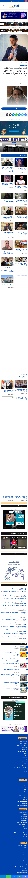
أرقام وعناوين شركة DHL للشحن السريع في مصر (10, 653)
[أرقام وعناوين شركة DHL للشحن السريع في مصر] (23, 654)
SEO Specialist (24, 761)
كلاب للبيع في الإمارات (23, 824)
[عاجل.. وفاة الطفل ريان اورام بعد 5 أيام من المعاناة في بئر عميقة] (7, 178)
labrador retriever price (23, 812)
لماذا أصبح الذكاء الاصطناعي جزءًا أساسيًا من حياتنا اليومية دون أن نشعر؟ (13, 627)
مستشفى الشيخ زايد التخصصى (13, 688)
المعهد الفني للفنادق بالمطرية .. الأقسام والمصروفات (11, 670)
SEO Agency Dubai (23, 741)
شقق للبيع (25, 854)
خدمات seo (25, 826)
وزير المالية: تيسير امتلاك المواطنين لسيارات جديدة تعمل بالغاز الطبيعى (21, 391)
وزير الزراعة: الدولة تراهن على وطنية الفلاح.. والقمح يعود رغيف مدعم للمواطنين (21, 251)
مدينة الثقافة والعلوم (14, 647)
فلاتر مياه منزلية (24, 785)
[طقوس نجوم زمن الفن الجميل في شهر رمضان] (21, 259)
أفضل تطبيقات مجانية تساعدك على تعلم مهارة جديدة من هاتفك (14, 616)
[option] (14, 144)
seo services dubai (24, 747)
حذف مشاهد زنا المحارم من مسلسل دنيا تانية (8, 200)
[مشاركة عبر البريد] (10, 114)
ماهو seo (25, 828)
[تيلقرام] (13, 114)
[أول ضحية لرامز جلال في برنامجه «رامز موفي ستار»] (21, 210)
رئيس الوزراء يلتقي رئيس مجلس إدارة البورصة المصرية (21, 375)
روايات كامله (24, 864)
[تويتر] (22, 114)
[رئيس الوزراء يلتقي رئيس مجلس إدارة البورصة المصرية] (21, 324)
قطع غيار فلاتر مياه (23, 789)
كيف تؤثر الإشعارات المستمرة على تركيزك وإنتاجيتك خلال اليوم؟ (14, 605)
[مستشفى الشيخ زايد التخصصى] (23, 690)
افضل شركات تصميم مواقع (22, 822)
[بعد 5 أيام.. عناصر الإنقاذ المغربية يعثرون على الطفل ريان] (21, 196)
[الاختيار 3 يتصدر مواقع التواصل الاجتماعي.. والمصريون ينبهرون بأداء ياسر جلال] (21, 226)
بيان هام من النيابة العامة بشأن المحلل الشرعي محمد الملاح (21, 170)
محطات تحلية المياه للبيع (22, 801)
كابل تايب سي (24, 803)
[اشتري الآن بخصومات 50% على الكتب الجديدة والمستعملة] (14, 128)
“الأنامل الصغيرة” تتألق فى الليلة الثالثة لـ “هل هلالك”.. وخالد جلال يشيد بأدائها (7, 498)
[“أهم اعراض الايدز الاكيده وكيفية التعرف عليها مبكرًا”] (23, 665)
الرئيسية (24, 63)
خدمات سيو (25, 814)
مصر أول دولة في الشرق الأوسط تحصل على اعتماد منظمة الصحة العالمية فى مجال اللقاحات (8, 234)
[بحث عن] (1, 6)
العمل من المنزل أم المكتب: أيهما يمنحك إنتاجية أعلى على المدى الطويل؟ (13, 623)
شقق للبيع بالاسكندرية (22, 848)
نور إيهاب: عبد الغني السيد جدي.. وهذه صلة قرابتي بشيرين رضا (10, 675)
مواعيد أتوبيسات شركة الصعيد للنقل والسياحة (11, 683)
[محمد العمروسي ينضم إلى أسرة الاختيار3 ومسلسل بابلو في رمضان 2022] (21, 180)
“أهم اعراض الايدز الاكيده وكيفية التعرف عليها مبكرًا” (11, 664)
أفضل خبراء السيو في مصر (14, 509)
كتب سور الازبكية (24, 837)
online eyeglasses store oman (22, 872)
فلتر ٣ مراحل (24, 787)
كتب (26, 759)
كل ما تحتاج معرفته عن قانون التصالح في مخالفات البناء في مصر (14, 145)
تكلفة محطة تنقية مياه (22, 795)
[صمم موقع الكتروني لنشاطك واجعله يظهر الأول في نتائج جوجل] (14, 729)
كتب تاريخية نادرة (24, 797)
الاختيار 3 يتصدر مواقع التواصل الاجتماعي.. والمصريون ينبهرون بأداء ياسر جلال (21, 232)
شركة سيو (25, 860)
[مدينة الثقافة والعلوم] (23, 648)
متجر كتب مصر (24, 868)
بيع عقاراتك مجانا (14, 20)
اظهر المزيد (14, 109)
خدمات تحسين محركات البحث (21, 745)
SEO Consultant (24, 793)
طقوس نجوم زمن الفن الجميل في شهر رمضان (21, 263)
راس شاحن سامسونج (23, 770)
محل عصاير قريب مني (23, 766)
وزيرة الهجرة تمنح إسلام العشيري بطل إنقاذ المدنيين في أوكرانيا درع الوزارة (7, 392)
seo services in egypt (23, 743)
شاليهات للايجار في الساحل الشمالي (20, 832)
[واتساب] (16, 114)
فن (21, 65)
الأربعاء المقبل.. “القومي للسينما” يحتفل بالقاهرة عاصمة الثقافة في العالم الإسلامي (7, 252)
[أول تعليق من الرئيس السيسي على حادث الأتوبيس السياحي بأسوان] (21, 445)
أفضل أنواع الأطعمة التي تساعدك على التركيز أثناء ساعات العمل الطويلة (14, 637)
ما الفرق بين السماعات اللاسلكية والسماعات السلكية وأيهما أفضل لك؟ (13, 609)
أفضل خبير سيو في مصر (14, 700)
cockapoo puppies (24, 862)
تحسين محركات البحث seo (22, 791)
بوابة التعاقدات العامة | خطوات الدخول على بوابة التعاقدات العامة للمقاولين (10, 659)
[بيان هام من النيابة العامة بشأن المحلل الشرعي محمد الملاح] (21, 162)
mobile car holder (24, 818)
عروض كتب (25, 764)
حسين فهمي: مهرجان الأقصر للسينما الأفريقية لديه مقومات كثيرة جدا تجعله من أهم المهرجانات (7, 169)
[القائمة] (26, 6)
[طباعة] (7, 114)
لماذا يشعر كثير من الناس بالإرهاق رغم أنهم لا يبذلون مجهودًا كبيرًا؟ (13, 612)
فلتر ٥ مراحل (24, 783)
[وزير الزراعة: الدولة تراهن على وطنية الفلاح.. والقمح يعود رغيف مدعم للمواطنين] (21, 244)
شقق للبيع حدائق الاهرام (22, 846)
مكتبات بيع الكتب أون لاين (22, 751)
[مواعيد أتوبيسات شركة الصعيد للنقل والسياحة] (23, 684)
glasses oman (24, 870)
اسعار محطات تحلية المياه (22, 805)
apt (26, 856)
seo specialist (24, 749)
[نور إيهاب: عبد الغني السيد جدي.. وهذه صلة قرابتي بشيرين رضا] (23, 677)
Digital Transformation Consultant (20, 768)
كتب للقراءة (25, 757)
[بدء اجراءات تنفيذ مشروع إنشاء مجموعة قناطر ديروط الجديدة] (7, 279)
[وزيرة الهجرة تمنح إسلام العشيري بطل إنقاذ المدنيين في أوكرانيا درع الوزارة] (7, 384)
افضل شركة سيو (24, 816)
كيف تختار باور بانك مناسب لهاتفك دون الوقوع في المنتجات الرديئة (15, 588)
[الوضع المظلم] (4, 6)
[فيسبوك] (25, 114)
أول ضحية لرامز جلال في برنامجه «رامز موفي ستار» (22, 216)
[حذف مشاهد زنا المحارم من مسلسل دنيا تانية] (7, 196)
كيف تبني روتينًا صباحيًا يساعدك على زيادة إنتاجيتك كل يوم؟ (14, 633)
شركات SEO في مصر (23, 830)
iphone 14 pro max (23, 774)
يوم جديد (25, 839)
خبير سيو (25, 755)
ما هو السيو (25, 835)
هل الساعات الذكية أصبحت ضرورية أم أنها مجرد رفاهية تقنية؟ (14, 591)
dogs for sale (24, 772)
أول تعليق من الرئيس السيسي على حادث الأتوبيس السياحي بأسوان (21, 498)
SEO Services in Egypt (23, 820)
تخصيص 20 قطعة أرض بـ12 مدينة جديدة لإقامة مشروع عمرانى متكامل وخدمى (8, 217)
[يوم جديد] (14, 5)
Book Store (25, 776)
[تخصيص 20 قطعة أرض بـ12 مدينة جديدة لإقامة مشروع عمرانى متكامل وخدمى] (7, 210)
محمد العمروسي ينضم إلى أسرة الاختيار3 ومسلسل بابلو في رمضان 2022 (21, 188)
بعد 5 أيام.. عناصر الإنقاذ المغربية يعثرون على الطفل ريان (21, 202)
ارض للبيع (25, 852)
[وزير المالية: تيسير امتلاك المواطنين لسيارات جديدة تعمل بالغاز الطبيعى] (21, 384)
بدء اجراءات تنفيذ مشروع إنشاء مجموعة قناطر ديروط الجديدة (7, 285)
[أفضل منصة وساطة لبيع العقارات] (14, 24)
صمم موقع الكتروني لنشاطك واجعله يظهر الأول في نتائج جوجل (14, 11)
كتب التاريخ (25, 753)
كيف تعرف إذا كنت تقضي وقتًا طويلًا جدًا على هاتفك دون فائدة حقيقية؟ (14, 620)
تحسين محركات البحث (23, 850)
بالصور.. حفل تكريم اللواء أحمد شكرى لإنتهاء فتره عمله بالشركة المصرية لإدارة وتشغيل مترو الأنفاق (7, 269)
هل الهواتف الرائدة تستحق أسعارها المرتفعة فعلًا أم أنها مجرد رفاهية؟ (14, 630)
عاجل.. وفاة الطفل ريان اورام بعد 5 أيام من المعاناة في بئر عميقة (7, 184)
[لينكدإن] (19, 114)
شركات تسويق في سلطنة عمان (21, 866)
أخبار (21, 63)
